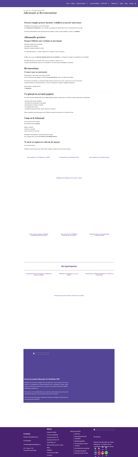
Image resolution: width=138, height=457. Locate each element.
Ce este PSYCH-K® (52, 437)
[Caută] (135, 3)
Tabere (121, 3)
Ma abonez (97, 437)
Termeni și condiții (52, 453)
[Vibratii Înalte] (3, 3)
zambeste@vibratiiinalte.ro (31, 444)
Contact (131, 3)
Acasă (67, 3)
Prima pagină (27, 10)
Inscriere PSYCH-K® (53, 440)
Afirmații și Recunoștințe (81, 448)
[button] (87, 3)
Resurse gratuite (75, 431)
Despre (73, 3)
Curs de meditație (94, 3)
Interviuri (77, 434)
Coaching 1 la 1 (51, 442)
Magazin (49, 450)
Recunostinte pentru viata (55, 445)
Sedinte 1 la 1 (114, 3)
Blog (126, 3)
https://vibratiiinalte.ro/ (30, 437)
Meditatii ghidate (79, 441)
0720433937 (27, 441)
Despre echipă (51, 432)
